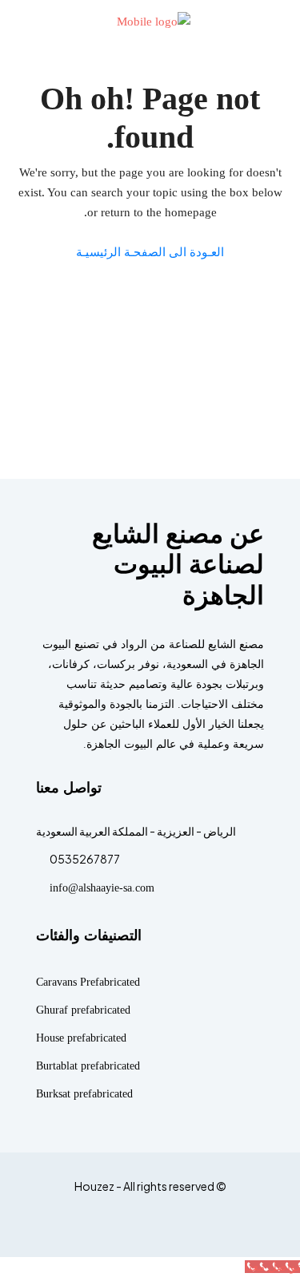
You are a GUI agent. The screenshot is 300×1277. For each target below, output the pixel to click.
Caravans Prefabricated (88, 982)
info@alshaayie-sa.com (102, 888)
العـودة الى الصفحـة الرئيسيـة (150, 252)
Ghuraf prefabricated (83, 1010)
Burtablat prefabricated (88, 1066)
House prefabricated (81, 1038)
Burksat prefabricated (84, 1094)
